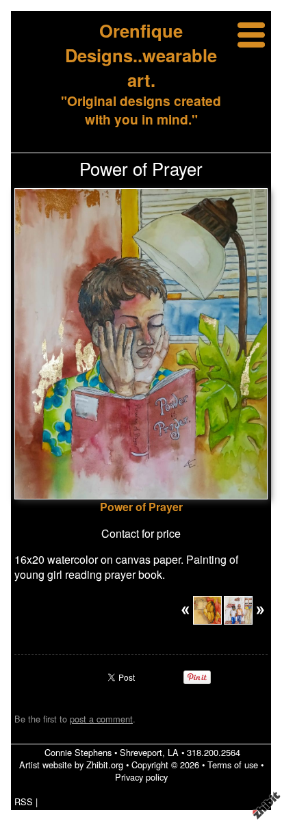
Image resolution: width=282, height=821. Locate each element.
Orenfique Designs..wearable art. (141, 55)
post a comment (101, 718)
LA (173, 752)
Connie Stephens (78, 752)
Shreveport (141, 752)
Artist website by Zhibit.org (71, 764)
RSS (23, 801)
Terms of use (232, 764)
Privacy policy (141, 776)
